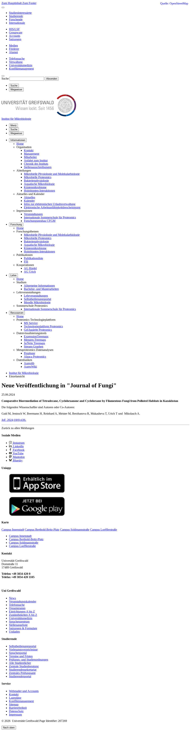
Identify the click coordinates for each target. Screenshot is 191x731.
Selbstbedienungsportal (37, 299)
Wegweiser (16, 133)
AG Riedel (30, 268)
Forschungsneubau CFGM (39, 220)
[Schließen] (2, 7)
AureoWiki (30, 366)
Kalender (29, 200)
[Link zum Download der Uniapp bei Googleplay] (37, 515)
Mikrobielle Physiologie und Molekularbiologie (52, 173)
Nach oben (9, 727)
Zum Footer (29, 3)
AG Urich (30, 271)
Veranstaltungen (33, 214)
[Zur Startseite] (38, 115)
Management (31, 153)
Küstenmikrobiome (35, 187)
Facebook (18, 449)
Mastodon (18, 457)
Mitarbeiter (30, 157)
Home (20, 143)
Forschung (16, 224)
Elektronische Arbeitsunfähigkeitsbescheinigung (52, 207)
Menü (13, 125)
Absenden (51, 78)
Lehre (13, 275)
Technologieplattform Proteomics (43, 326)
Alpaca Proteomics (35, 356)
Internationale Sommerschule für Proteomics (50, 217)
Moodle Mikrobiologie (37, 302)
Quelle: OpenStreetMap (174, 3)
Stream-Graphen (33, 346)
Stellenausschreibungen (37, 167)
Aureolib (29, 363)
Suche (5, 78)
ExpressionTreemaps (36, 336)
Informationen (17, 140)
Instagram (18, 442)
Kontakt (28, 150)
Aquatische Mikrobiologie (39, 183)
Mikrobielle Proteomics (37, 177)
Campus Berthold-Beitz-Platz (26, 539)
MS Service (31, 323)
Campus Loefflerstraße (22, 546)
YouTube (18, 453)
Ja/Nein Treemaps (34, 343)
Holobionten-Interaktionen (39, 190)
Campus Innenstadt (20, 535)
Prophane (29, 353)
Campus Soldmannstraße (23, 542)
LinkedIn (18, 446)
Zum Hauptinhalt (11, 3)
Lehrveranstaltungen (36, 295)
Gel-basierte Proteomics (38, 329)
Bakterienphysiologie (36, 180)
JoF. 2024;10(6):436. (13, 419)
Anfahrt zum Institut (36, 160)
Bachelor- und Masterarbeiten (41, 289)
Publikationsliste (33, 258)
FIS (26, 261)
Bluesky (17, 460)
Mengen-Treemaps (35, 339)
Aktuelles (29, 197)
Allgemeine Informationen (39, 285)
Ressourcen (16, 312)
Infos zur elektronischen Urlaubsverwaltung (49, 204)
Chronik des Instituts (36, 163)
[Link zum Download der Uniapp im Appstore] (37, 492)
